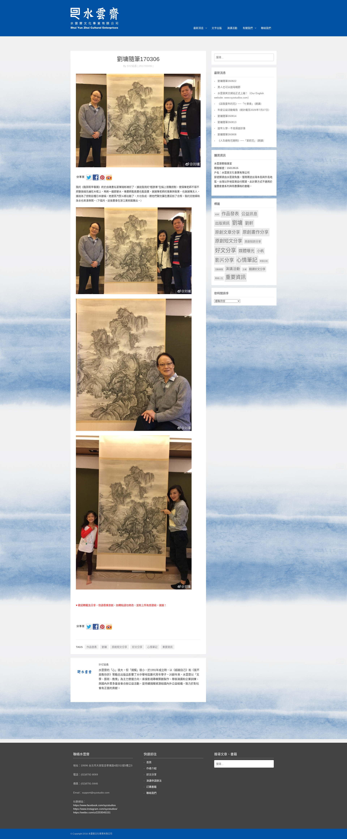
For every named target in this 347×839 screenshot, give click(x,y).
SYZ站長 (104, 664)
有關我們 (248, 28)
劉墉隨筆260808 (227, 134)
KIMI (217, 214)
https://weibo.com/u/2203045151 (92, 812)
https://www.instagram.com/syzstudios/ (95, 808)
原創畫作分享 (256, 232)
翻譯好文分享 (257, 269)
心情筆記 (152, 647)
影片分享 (224, 260)
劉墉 (104, 647)
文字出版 (217, 28)
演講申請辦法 (154, 780)
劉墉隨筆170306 (138, 59)
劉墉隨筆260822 (227, 80)
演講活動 (232, 28)
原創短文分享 (119, 647)
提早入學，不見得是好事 (231, 128)
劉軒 (249, 223)
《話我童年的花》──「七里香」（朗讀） (240, 103)
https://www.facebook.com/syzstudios (94, 805)
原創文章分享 (227, 232)
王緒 (245, 269)
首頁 (148, 762)
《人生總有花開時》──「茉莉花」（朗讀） (241, 140)
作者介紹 (151, 768)
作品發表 (92, 647)
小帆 (260, 251)
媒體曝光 (246, 251)
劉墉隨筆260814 (227, 116)
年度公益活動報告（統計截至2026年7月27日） (244, 109)
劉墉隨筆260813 (227, 122)
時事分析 (264, 261)
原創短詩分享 (253, 241)
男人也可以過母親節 (229, 87)
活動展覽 (219, 269)
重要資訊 (167, 647)
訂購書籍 (151, 786)
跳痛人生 (219, 278)
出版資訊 (222, 223)
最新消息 (198, 28)
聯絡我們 (266, 28)
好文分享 (137, 647)
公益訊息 (249, 214)
